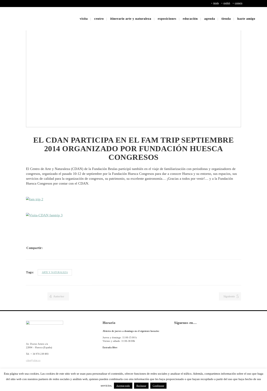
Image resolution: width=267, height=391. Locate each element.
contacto (238, 3)
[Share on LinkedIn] (62, 248)
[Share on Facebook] (47, 248)
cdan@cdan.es (33, 360)
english (226, 3)
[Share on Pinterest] (72, 248)
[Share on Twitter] (52, 248)
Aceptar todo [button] (123, 385)
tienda (216, 3)
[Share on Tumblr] (67, 248)
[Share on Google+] (57, 248)
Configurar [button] (158, 385)
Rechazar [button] (141, 385)
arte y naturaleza (55, 272)
